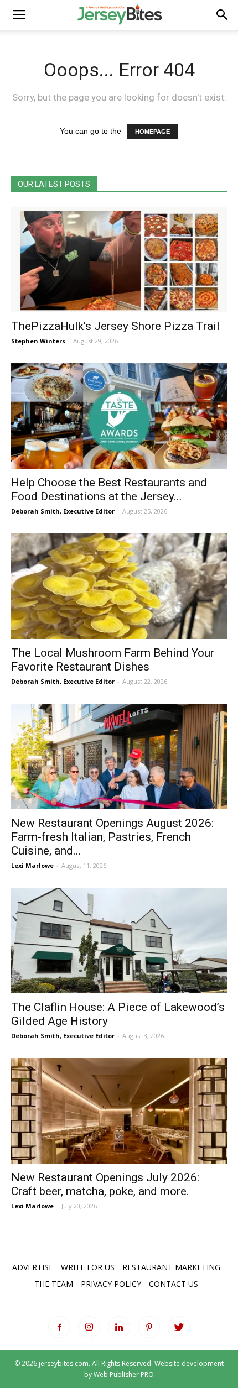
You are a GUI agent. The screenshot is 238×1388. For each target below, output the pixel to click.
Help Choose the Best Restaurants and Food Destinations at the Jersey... (109, 489)
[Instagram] (89, 1327)
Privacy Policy (111, 1284)
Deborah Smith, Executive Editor (63, 511)
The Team (53, 1284)
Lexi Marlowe (32, 865)
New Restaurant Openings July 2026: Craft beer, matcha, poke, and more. (105, 1184)
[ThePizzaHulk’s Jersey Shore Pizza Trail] (119, 259)
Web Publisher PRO (124, 1374)
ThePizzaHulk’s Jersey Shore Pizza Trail (115, 326)
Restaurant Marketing (171, 1267)
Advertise (32, 1267)
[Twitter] (179, 1327)
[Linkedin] (119, 1327)
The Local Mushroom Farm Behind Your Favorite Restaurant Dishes (112, 659)
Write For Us (88, 1267)
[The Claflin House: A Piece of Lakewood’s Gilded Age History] (119, 940)
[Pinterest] (149, 1327)
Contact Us (173, 1284)
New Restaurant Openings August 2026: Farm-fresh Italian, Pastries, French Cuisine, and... (112, 836)
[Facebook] (59, 1327)
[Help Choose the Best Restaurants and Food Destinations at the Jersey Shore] (119, 416)
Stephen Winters (38, 341)
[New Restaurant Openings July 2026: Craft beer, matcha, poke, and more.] (119, 1111)
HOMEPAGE (152, 131)
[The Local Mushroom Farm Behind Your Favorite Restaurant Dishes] (119, 586)
